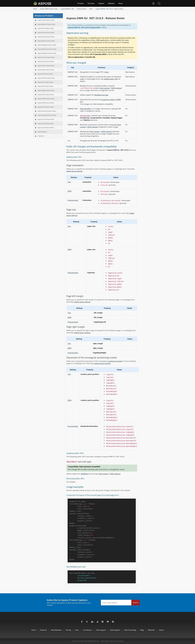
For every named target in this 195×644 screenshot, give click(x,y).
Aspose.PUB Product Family (46, 103)
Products (80, 3)
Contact (121, 641)
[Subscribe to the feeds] (113, 621)
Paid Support (115, 630)
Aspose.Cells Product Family (46, 32)
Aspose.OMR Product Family (49, 9)
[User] (153, 3)
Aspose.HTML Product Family (46, 78)
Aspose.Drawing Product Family (47, 115)
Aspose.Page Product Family (46, 90)
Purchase (91, 3)
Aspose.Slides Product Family (46, 41)
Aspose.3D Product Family (45, 74)
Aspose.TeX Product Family (45, 123)
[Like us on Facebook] (81, 621)
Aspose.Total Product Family (46, 20)
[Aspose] (42, 3)
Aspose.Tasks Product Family (46, 57)
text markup (105, 88)
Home (35, 9)
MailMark (84, 474)
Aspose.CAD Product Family (46, 70)
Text (69, 182)
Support (101, 3)
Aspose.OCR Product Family (46, 61)
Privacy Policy (104, 641)
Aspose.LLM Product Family (46, 127)
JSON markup (116, 88)
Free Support (101, 630)
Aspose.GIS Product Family (45, 82)
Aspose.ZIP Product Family (45, 86)
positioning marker (115, 361)
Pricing (68, 630)
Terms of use (113, 641)
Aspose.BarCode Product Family (47, 49)
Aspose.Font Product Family (46, 119)
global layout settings (74, 171)
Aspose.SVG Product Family (46, 107)
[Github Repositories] (107, 621)
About (120, 3)
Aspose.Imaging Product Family (47, 45)
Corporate (41, 136)
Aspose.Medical (42, 132)
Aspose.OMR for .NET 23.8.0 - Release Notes (109, 9)
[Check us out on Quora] (102, 621)
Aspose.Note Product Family (46, 65)
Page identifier (85, 109)
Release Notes (81, 9)
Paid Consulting (130, 630)
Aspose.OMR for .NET (67, 9)
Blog (142, 630)
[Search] (159, 3)
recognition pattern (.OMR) (111, 99)
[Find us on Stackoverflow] (97, 621)
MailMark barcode (101, 95)
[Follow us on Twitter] (87, 621)
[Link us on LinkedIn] (92, 621)
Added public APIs (111, 79)
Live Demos (87, 630)
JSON (69, 191)
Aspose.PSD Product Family (46, 94)
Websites (111, 3)
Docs (77, 630)
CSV (116, 127)
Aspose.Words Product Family (46, 24)
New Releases (56, 630)
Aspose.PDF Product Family (46, 28)
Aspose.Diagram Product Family (47, 53)
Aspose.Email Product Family (46, 37)
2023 (90, 9)
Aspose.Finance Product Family (47, 111)
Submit (135, 602)
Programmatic (73, 200)
